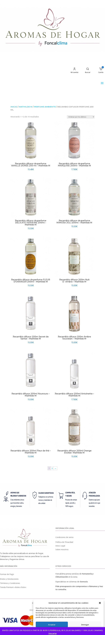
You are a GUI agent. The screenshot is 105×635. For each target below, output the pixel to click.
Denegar (85, 624)
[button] (100, 603)
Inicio (13, 106)
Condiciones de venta (64, 537)
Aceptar (51, 624)
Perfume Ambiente (45, 106)
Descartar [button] (52, 633)
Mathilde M (25, 106)
